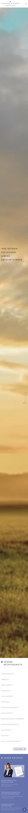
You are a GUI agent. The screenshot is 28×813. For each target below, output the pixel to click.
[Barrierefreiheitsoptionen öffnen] (24, 809)
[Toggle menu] (26, 4)
